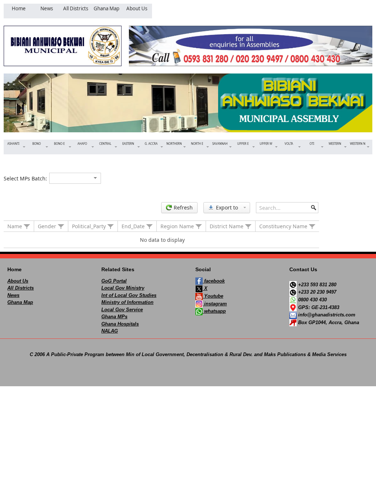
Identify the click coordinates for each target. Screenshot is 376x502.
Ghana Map (20, 302)
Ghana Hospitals (120, 324)
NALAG (109, 331)
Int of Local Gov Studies (128, 295)
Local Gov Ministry (122, 288)
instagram (215, 303)
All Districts (20, 288)
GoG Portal (114, 281)
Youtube (213, 296)
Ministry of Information (127, 302)
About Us (17, 281)
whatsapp (214, 311)
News (13, 295)
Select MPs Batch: (25, 178)
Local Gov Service (122, 309)
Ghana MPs (114, 316)
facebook (214, 281)
